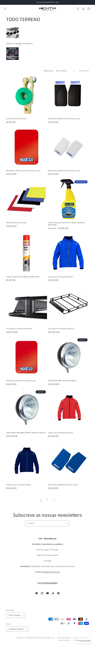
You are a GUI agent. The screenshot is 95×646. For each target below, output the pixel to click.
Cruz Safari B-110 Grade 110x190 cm (19, 329)
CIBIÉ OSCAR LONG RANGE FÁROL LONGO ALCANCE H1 (26, 433)
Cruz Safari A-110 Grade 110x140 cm (61, 329)
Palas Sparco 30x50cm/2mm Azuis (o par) (63, 485)
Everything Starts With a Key (45, 638)
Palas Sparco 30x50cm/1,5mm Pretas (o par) (64, 119)
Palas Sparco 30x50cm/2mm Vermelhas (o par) (23, 171)
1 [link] (40, 499)
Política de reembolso (64, 638)
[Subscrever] (67, 523)
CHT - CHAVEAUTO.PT (29, 638)
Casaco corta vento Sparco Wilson (60, 277)
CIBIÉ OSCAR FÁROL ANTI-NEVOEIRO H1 (62, 381)
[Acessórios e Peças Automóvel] (12, 59)
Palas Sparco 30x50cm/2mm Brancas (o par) (64, 171)
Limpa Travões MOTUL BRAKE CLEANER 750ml (22, 277)
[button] (5, 9)
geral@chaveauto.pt (51, 572)
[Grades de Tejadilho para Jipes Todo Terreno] (12, 37)
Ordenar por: (49, 71)
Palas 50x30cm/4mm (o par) (16, 223)
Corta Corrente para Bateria (16, 119)
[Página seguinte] (54, 499)
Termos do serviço (64, 640)
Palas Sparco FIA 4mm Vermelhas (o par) (21, 381)
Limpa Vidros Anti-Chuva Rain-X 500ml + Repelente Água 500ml (66, 224)
